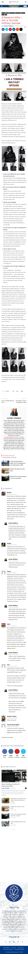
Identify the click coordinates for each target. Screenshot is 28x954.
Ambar (9, 543)
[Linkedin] (13, 29)
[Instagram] (9, 941)
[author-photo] (14, 416)
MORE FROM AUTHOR (9, 457)
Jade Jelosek (5, 788)
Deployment (18, 13)
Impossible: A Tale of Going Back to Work (21, 401)
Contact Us (14, 947)
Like (5, 749)
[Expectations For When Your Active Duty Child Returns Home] (5, 800)
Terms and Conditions (8, 949)
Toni (8, 664)
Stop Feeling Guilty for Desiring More (11, 785)
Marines (23, 13)
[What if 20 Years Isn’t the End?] (5, 471)
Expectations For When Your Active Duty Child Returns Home (18, 800)
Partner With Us (6, 947)
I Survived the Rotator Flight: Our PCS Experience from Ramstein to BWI (17, 463)
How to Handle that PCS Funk (8, 401)
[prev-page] (3, 484)
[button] (2, 2)
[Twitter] (6, 29)
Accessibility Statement (19, 949)
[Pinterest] (10, 29)
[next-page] (5, 484)
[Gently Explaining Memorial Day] (5, 823)
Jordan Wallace (8, 26)
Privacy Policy (21, 947)
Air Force (3, 13)
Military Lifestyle (5, 781)
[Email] (21, 29)
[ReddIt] (17, 29)
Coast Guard (12, 13)
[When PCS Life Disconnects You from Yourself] (5, 478)
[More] (22, 391)
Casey (9, 571)
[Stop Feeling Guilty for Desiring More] (14, 776)
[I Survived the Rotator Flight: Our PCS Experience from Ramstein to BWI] (5, 463)
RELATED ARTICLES (9, 455)
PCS (6, 14)
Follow (11, 749)
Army (7, 13)
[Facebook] (3, 29)
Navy (3, 14)
